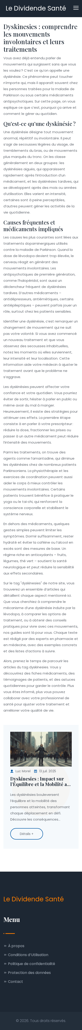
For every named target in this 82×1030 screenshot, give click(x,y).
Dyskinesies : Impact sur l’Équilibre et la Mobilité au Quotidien (40, 781)
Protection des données (29, 972)
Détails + (26, 834)
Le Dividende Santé (36, 8)
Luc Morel (23, 771)
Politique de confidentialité (31, 963)
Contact (15, 981)
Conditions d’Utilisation (27, 954)
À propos (15, 946)
